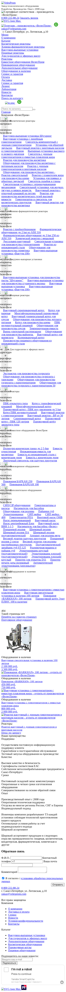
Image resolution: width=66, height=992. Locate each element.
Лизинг (5, 86)
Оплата (5, 77)
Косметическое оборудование (25, 944)
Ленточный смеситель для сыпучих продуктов (30, 460)
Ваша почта (50, 861)
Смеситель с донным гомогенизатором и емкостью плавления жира (28, 155)
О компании (8, 37)
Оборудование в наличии (16, 71)
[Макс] (11, 20)
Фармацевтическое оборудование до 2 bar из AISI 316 (31, 231)
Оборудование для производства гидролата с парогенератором (28, 381)
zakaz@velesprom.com (13, 28)
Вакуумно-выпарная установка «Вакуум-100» (29, 252)
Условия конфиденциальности (25, 920)
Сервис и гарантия (12, 74)
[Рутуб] (23, 989)
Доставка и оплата (18, 911)
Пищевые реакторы (12, 52)
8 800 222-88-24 (10, 17)
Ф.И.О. (5, 857)
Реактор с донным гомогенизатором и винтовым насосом (24, 168)
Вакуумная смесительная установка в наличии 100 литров (27, 594)
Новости (6, 92)
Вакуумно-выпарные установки (19, 49)
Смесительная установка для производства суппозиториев (32, 243)
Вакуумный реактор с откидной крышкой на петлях (31, 192)
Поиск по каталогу (12, 98)
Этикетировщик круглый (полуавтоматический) (24, 552)
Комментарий (9, 871)
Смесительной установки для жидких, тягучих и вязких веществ (32, 189)
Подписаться (9, 963)
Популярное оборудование (16, 619)
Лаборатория (8, 89)
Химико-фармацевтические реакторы (23, 46)
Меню (4, 34)
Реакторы (6, 58)
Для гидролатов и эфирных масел (20, 55)
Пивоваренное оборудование (18, 65)
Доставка (6, 80)
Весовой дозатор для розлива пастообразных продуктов (28, 543)
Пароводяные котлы (19, 947)
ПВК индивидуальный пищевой (30, 324)
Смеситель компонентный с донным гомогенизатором (29, 143)
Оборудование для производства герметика (25, 249)
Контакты (7, 95)
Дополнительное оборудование (19, 68)
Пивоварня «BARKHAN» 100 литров (28, 597)
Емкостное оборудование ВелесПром (22, 61)
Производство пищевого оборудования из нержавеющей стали (26, 342)
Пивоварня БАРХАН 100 (24, 484)
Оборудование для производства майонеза (31, 333)
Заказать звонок (29, 17)
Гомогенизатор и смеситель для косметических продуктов (26, 201)
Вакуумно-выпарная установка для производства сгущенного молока (32, 282)
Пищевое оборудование (22, 950)
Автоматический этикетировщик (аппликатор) (27, 564)
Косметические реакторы (15, 43)
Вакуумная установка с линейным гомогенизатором (22, 140)
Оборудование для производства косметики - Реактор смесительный (28, 174)
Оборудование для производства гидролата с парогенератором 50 (31, 384)
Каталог (6, 40)
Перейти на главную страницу (19, 616)
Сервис (12, 914)
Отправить (57, 884)
